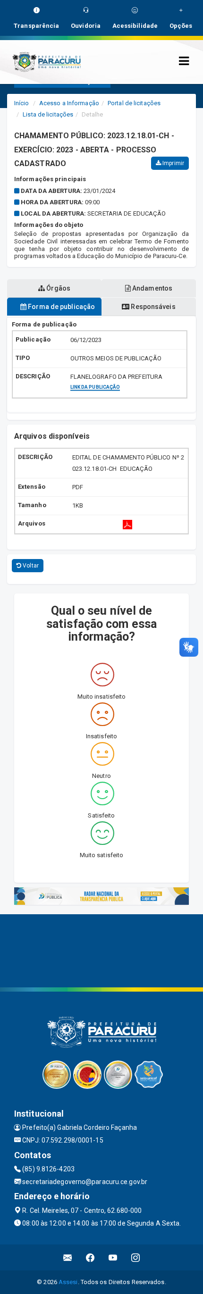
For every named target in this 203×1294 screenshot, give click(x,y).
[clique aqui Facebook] (90, 1257)
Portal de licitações (134, 103)
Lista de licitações (48, 114)
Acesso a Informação (69, 103)
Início (21, 103)
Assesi (68, 1282)
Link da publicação (95, 387)
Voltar (30, 565)
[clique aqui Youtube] (113, 1257)
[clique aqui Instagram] (135, 1257)
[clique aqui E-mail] (67, 1257)
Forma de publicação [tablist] (60, 306)
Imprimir (172, 163)
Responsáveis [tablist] (152, 306)
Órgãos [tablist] (57, 288)
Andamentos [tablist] (151, 288)
